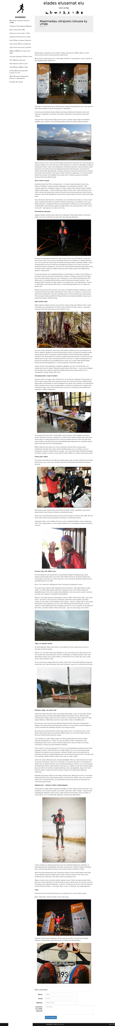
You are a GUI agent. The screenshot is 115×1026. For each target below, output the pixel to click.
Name (40, 994)
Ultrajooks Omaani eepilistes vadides (20, 37)
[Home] (20, 8)
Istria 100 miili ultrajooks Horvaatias (20, 40)
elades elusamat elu (64, 3)
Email (40, 998)
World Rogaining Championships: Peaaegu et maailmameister (19, 77)
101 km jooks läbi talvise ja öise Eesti (20, 47)
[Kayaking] (46, 12)
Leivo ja (62, 8)
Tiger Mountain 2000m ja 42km (19, 67)
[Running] (60, 12)
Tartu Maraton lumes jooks (17, 60)
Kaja (67, 8)
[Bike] (64, 12)
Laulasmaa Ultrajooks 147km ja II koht (21, 56)
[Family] (77, 12)
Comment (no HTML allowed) (38, 1009)
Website (39, 1003)
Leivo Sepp (60, 1024)
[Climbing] (51, 12)
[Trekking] (55, 12)
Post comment (51, 1017)
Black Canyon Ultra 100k (17, 29)
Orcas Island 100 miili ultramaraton (20, 44)
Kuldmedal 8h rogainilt (16, 82)
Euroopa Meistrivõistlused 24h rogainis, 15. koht (19, 72)
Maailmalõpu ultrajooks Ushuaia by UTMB (20, 21)
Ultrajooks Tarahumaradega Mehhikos (21, 26)
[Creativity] (82, 12)
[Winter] (68, 12)
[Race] (73, 12)
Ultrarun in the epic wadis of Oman (20, 33)
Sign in (111, 1024)
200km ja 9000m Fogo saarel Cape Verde (20, 52)
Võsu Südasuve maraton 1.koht (19, 63)
